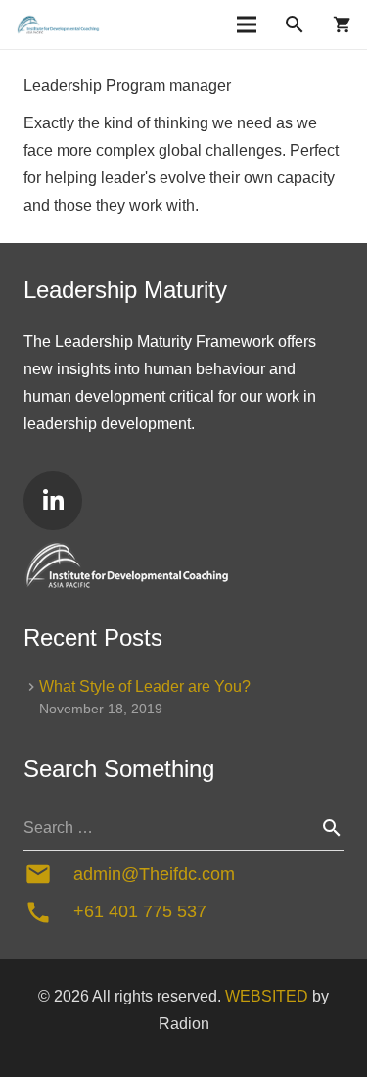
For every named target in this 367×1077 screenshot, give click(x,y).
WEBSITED (266, 996)
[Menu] (246, 24)
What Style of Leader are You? (145, 686)
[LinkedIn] (52, 500)
